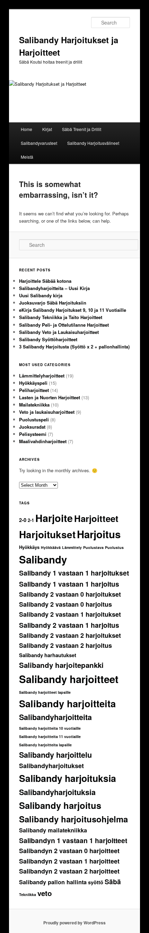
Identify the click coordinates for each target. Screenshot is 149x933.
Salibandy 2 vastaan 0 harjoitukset (70, 594)
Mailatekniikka (34, 404)
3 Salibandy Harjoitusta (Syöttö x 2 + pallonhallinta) (74, 346)
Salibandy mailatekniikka (53, 830)
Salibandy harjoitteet (69, 679)
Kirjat (47, 129)
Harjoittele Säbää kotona (45, 281)
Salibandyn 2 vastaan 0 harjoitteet (69, 850)
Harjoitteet (96, 518)
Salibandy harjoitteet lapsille (45, 692)
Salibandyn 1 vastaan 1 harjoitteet (73, 840)
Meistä (27, 157)
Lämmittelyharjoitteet (41, 375)
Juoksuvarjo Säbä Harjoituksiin (52, 302)
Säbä (113, 881)
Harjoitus (99, 534)
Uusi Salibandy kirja (40, 295)
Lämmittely (72, 547)
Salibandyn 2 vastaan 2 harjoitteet (69, 871)
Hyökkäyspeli (33, 383)
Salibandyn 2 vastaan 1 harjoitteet (69, 861)
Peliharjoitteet (34, 390)
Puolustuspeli (34, 419)
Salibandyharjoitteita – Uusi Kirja (54, 288)
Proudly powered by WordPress (74, 923)
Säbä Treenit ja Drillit (81, 129)
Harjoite (54, 518)
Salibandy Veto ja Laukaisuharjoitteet (59, 332)
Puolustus (114, 547)
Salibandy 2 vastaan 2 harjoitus (65, 645)
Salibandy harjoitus (60, 805)
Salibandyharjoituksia (57, 792)
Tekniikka (27, 894)
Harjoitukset (47, 534)
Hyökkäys (29, 547)
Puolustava (93, 547)
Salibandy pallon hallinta (53, 882)
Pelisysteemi (32, 434)
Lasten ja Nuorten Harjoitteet (49, 397)
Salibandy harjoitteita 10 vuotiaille (50, 728)
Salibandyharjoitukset (51, 765)
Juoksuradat (32, 426)
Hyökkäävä (51, 547)
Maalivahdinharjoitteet (43, 441)
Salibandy (43, 559)
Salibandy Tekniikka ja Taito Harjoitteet (60, 317)
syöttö (95, 882)
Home (26, 129)
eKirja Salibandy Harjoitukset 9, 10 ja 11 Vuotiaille (72, 310)
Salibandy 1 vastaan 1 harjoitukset (74, 573)
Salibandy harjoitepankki (61, 665)
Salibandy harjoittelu (55, 754)
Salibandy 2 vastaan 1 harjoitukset (70, 614)
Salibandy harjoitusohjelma (73, 819)
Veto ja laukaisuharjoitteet (46, 412)
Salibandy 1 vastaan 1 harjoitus (69, 584)
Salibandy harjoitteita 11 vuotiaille (50, 736)
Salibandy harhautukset (47, 655)
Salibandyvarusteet (39, 143)
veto (44, 893)
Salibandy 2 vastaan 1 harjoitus (69, 625)
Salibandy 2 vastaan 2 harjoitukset (70, 635)
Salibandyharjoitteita (55, 717)
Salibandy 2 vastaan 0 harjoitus (65, 604)
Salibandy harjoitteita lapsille (45, 744)
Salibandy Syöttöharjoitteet (48, 339)
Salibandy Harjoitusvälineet (93, 143)
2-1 (31, 520)
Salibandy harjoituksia (67, 778)
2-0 (22, 520)
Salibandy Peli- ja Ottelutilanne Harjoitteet (64, 324)
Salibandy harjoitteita (67, 703)
